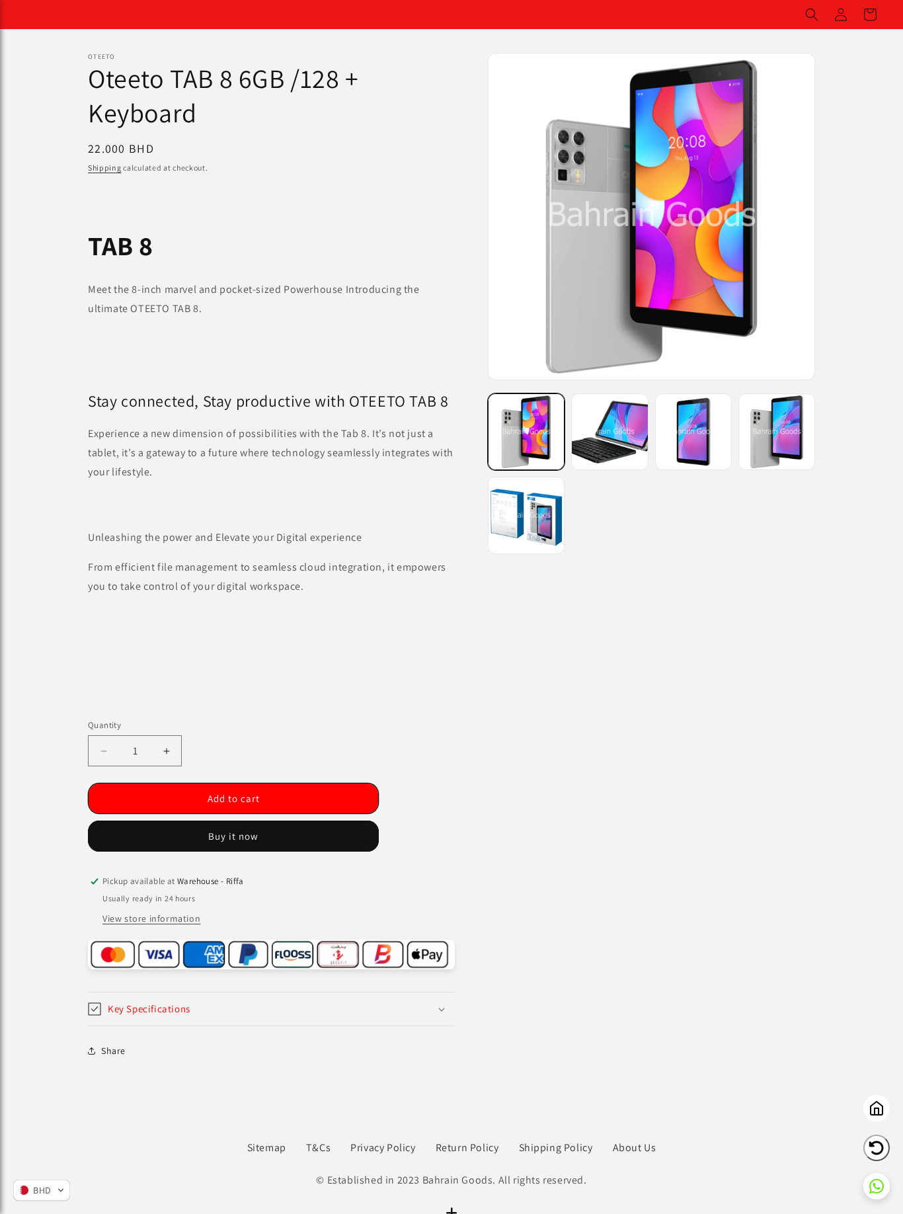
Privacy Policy (382, 1147)
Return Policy (467, 1147)
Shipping (105, 168)
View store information (151, 918)
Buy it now (233, 836)
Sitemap (266, 1147)
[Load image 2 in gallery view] (609, 431)
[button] (811, 14)
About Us (634, 1147)
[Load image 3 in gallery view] (693, 431)
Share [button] (113, 1051)
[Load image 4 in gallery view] (776, 431)
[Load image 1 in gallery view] (526, 431)
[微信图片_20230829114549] (88, 337)
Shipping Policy (556, 1147)
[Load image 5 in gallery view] (526, 515)
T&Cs (318, 1147)
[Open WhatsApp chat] (876, 1186)
